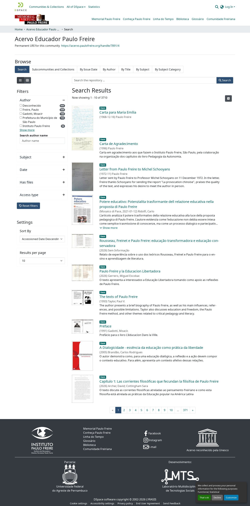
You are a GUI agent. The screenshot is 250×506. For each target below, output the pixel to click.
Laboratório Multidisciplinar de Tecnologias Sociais (180, 488)
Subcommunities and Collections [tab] (53, 69)
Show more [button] (27, 130)
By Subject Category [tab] (168, 69)
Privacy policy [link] (125, 503)
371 (185, 410)
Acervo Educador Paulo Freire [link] (43, 29)
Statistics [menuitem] (94, 7)
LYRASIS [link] (151, 499)
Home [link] (19, 29)
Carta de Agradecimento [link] (118, 143)
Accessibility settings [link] (102, 503)
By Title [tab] (125, 69)
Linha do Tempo (163, 19)
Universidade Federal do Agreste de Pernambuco (70, 488)
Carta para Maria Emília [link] (117, 112)
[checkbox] (21, 105)
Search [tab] (22, 69)
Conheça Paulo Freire (136, 19)
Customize (231, 497)
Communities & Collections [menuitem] (46, 7)
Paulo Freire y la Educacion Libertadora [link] (129, 271)
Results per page (33, 253)
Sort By (25, 231)
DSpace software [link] (105, 499)
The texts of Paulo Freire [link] (118, 296)
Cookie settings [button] (78, 503)
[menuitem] (76, 7)
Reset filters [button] (30, 206)
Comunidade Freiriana (221, 19)
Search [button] (226, 80)
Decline (217, 497)
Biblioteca (182, 19)
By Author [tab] (109, 69)
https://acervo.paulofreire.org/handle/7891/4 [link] (90, 46)
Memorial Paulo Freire (106, 19)
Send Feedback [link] (171, 503)
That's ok (204, 497)
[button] (21, 7)
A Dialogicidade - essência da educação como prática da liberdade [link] (151, 347)
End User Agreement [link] (148, 503)
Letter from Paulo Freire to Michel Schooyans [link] (134, 169)
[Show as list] (20, 80)
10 (171, 410)
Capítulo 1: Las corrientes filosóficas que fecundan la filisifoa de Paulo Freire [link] (159, 381)
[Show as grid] (27, 80)
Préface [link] (105, 326)
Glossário (198, 19)
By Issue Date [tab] (88, 69)
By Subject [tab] (142, 69)
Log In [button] (229, 7)
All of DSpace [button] (75, 7)
